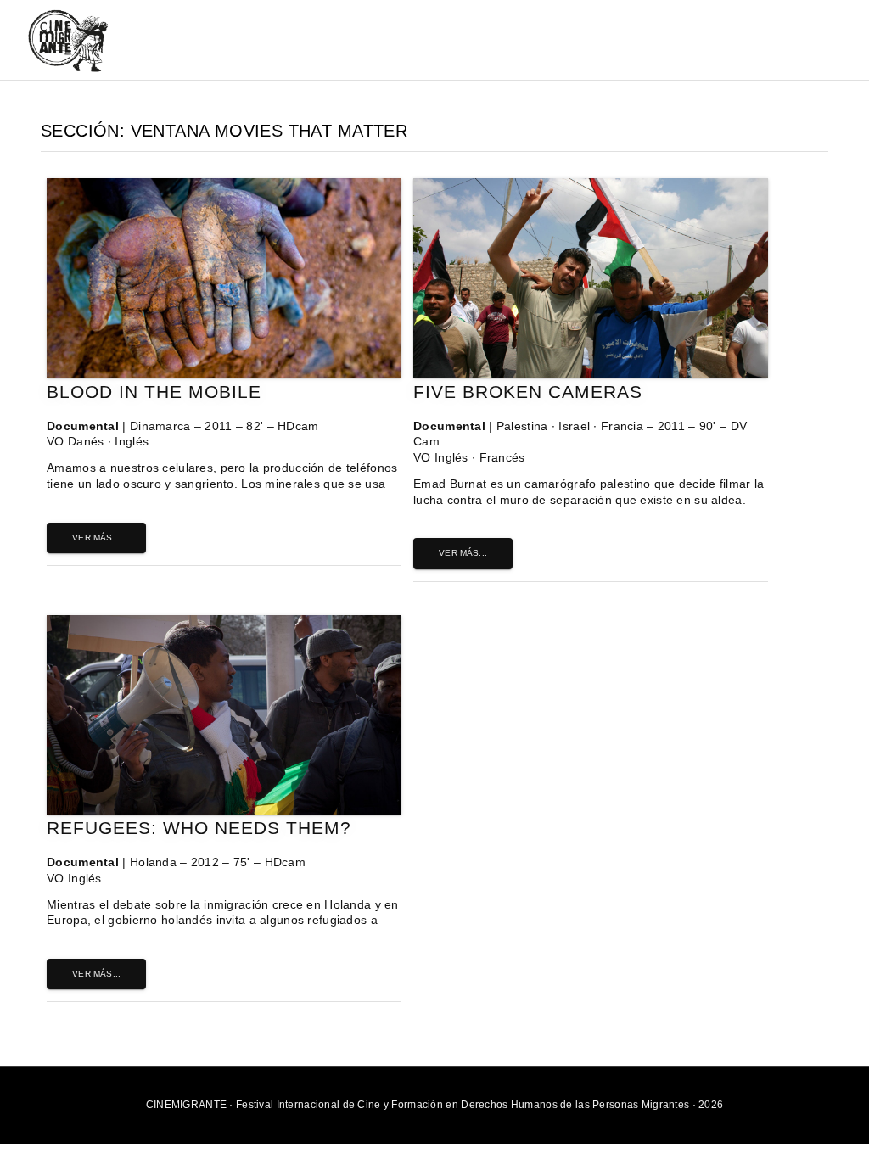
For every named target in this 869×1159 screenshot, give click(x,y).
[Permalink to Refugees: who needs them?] (224, 810)
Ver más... (96, 537)
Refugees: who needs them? (199, 827)
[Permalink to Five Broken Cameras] (590, 373)
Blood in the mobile (154, 391)
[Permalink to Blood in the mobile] (224, 373)
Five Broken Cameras (527, 391)
